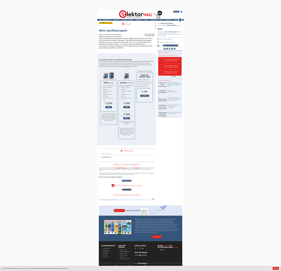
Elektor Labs (123, 253)
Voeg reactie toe (127, 189)
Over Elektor (123, 250)
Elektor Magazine (125, 251)
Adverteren (106, 257)
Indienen (122, 257)
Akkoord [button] (276, 268)
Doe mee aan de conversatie (171, 45)
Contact (105, 255)
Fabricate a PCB (127, 180)
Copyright (105, 253)
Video (145, 19)
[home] (100, 20)
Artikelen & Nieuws (127, 19)
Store (175, 19)
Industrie (139, 19)
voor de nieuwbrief (127, 210)
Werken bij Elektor (125, 258)
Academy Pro (154, 19)
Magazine (116, 19)
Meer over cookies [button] (63, 268)
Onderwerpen (106, 19)
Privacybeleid (106, 248)
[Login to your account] (181, 12)
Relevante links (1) (107, 154)
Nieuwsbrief (168, 19)
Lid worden (176, 11)
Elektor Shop (123, 255)
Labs (160, 19)
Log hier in (126, 66)
